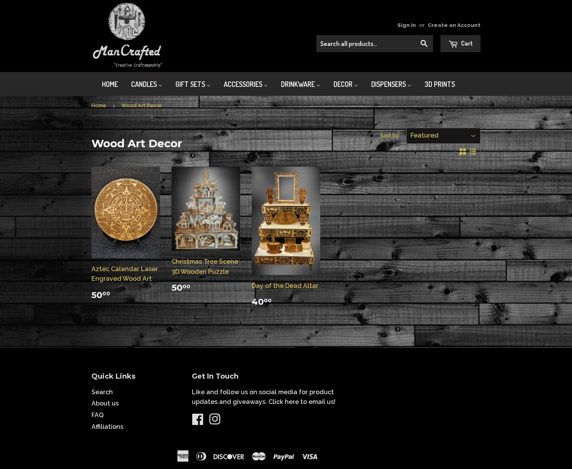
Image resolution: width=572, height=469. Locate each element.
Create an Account (454, 25)
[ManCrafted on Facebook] (198, 421)
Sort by (389, 135)
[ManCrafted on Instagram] (215, 421)
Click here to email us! (301, 402)
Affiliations (107, 426)
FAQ (97, 415)
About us (105, 403)
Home (98, 105)
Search (102, 392)
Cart (466, 43)
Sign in (406, 25)
